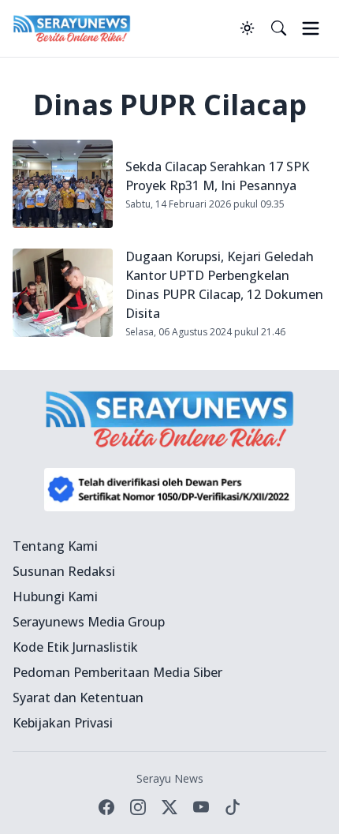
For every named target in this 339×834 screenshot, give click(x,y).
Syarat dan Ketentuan (78, 697)
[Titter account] (169, 807)
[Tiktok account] (232, 807)
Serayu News (169, 778)
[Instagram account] (138, 807)
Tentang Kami (55, 546)
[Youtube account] (201, 807)
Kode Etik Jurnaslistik (75, 647)
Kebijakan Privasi (63, 722)
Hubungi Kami (55, 596)
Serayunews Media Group (89, 621)
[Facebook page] (106, 807)
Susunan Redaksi (64, 571)
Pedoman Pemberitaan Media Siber (117, 672)
